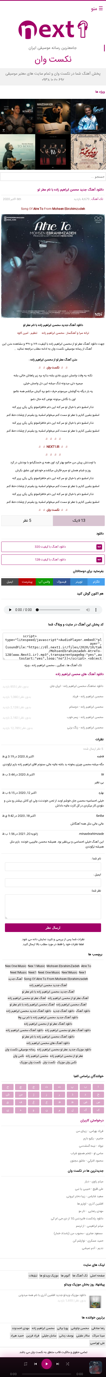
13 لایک (79, 521)
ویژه (27, 665)
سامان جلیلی (49, 1335)
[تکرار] (26, 1364)
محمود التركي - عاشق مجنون (86, 1160)
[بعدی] (58, 1364)
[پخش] (46, 1364)
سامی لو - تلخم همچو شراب (87, 1153)
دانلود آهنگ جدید (72, 325)
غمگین (61, 665)
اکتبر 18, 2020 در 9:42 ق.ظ (19, 815)
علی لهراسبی (97, 1343)
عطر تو (71, 415)
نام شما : (96, 858)
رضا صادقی (98, 1328)
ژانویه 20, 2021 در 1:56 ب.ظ (20, 833)
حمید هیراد (17, 1335)
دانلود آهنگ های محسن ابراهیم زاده (80, 674)
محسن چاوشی (80, 1328)
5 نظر (27, 521)
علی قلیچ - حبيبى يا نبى (89, 1188)
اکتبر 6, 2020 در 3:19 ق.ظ (18, 756)
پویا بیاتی (62, 1328)
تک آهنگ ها (74, 665)
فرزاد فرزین (32, 1335)
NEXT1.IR (53, 446)
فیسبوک (61, 581)
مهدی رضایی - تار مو (91, 1211)
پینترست (27, 581)
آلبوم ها (65, 1275)
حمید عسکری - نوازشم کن (88, 1240)
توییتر (79, 581)
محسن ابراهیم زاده (49, 325)
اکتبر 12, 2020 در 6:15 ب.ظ (19, 792)
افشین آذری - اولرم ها (90, 1203)
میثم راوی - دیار (94, 1181)
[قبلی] (35, 1364)
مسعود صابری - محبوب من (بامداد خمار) (78, 1233)
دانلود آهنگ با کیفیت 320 (68, 546)
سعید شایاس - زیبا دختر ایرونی (84, 1196)
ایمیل (10, 581)
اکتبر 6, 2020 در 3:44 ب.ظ (18, 774)
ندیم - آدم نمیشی (92, 1248)
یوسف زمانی (66, 1335)
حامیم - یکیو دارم (93, 1138)
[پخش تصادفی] (67, 1364)
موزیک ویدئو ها (49, 1275)
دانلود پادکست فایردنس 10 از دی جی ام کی (77, 1218)
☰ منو (97, 9)
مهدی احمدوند (20, 1328)
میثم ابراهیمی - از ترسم (89, 1226)
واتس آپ (44, 581)
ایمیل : (97, 874)
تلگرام (96, 581)
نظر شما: (96, 890)
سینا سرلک (98, 1335)
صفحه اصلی (97, 1275)
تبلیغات (33, 1275)
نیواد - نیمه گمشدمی (91, 1146)
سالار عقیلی (83, 1335)
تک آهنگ (97, 199)
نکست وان (53, 367)
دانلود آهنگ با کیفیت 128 (68, 559)
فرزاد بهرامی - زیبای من (89, 1131)
